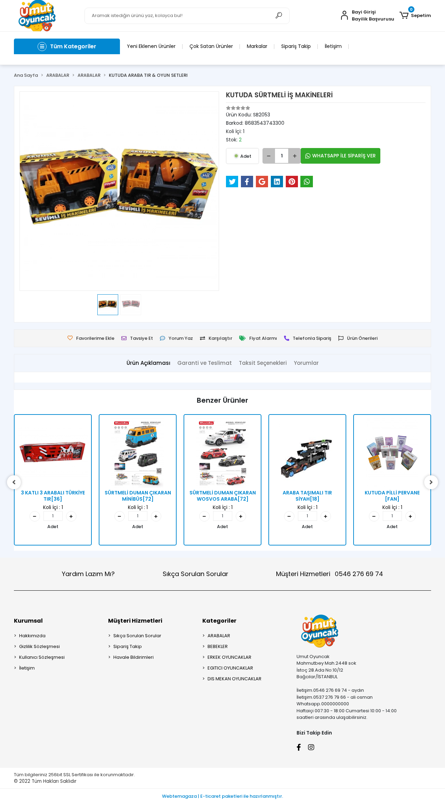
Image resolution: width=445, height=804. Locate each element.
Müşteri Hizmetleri (329, 573)
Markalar (257, 46)
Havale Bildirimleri (133, 657)
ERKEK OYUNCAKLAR (229, 657)
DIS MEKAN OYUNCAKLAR (234, 678)
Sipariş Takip (296, 46)
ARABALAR (219, 635)
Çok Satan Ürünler (211, 46)
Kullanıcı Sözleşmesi (42, 657)
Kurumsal (28, 621)
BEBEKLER (218, 646)
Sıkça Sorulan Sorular (195, 573)
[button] (415, 16)
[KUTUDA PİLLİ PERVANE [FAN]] (392, 453)
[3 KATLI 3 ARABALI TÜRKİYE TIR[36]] (53, 453)
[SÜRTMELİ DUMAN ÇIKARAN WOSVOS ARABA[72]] (222, 453)
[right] (431, 482)
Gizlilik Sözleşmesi (39, 646)
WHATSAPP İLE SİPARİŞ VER (344, 155)
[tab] (148, 363)
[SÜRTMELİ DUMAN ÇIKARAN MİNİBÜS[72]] (137, 453)
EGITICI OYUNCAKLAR (230, 668)
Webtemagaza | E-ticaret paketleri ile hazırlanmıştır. (222, 796)
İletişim (333, 46)
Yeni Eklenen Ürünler (151, 46)
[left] (14, 482)
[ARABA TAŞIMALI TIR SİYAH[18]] (307, 453)
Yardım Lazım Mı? (88, 573)
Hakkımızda (32, 635)
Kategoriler (219, 621)
